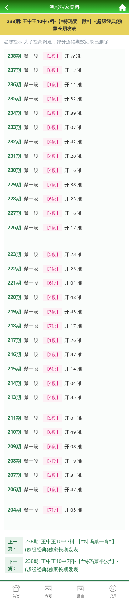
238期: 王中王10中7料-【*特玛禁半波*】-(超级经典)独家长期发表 (71, 565)
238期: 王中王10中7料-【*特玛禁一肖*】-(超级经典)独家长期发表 (71, 545)
